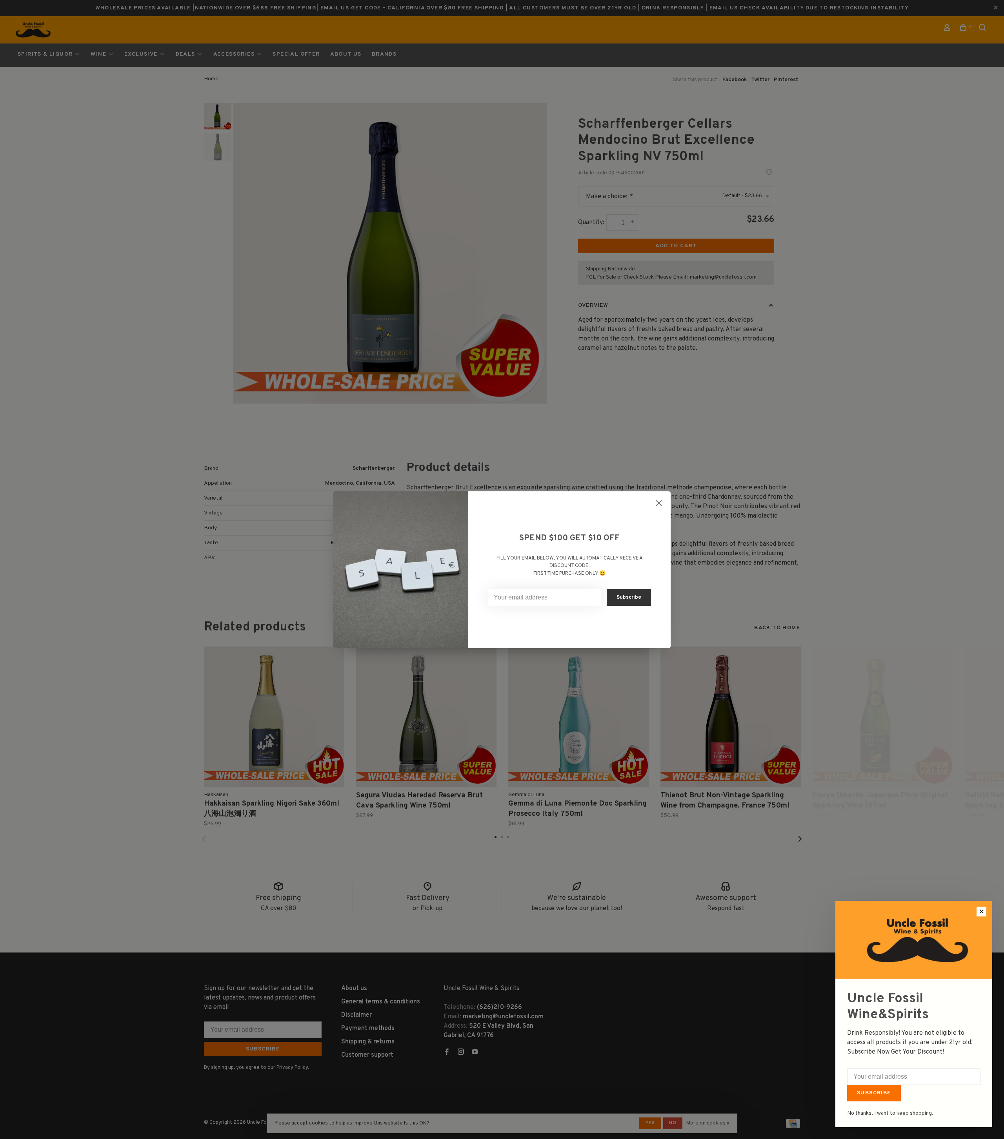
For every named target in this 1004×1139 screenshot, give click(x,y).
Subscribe (874, 1093)
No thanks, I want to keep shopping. (890, 1113)
